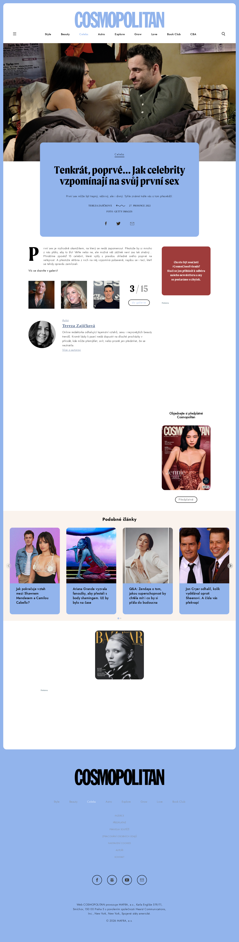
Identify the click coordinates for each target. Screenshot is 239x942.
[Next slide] (230, 566)
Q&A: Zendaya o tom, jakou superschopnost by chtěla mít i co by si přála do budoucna (147, 596)
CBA (193, 34)
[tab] (118, 618)
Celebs (83, 34)
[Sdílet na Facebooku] (106, 224)
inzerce (119, 815)
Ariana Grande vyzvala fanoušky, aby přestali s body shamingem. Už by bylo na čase (91, 596)
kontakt (119, 857)
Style (48, 34)
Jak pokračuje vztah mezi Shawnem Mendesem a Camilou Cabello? (32, 596)
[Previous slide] (9, 566)
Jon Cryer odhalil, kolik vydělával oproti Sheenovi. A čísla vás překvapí (203, 596)
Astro (101, 34)
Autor (65, 320)
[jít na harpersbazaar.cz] (119, 655)
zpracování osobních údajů (119, 836)
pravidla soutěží (119, 829)
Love (154, 34)
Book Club (174, 34)
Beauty (65, 34)
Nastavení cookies (119, 843)
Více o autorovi (71, 350)
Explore (120, 34)
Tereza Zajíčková (100, 205)
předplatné (119, 822)
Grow (137, 34)
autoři (119, 850)
